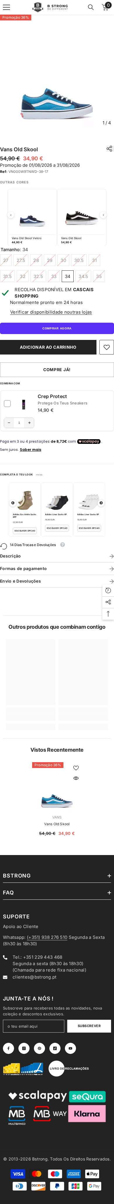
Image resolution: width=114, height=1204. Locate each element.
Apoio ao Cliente (21, 926)
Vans (57, 817)
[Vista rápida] (76, 778)
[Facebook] (8, 1048)
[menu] (6, 7)
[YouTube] (70, 1048)
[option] (57, 71)
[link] (106, 347)
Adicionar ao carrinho (48, 347)
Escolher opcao (25, 531)
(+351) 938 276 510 (47, 937)
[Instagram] (24, 1048)
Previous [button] (11, 215)
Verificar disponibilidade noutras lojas (51, 312)
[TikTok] (55, 1048)
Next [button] (103, 215)
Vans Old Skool (57, 824)
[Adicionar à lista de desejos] (76, 768)
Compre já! (57, 369)
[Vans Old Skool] (57, 787)
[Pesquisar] (90, 7)
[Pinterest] (39, 1048)
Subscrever (89, 1026)
